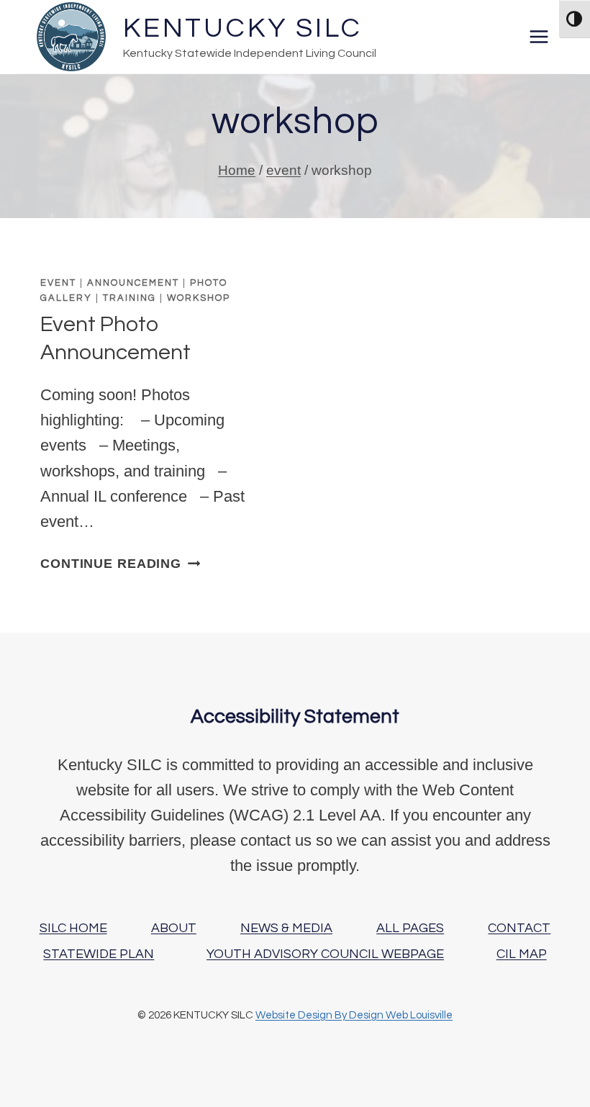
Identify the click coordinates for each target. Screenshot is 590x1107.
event (58, 283)
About (173, 928)
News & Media (286, 928)
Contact (519, 928)
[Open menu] (538, 36)
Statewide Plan (98, 954)
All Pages (410, 928)
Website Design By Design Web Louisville (354, 1015)
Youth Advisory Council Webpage (325, 954)
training (129, 298)
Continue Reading (120, 563)
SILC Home (73, 928)
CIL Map (521, 954)
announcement (133, 283)
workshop (198, 298)
